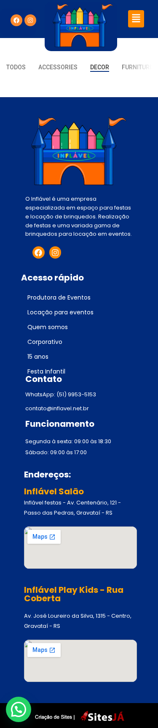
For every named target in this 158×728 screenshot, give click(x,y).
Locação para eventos (60, 312)
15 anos (37, 356)
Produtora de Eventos (59, 297)
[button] (136, 18)
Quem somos (47, 327)
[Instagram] (30, 20)
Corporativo (44, 342)
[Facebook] (16, 20)
